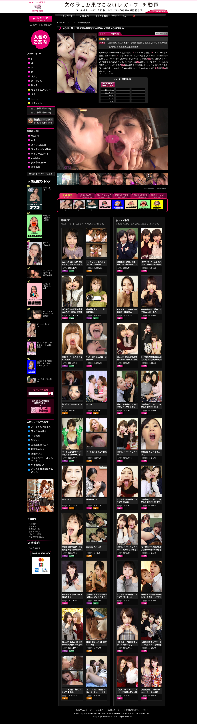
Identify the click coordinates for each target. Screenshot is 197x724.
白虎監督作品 (142, 43)
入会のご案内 (34, 548)
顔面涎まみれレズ (93, 547)
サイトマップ (34, 532)
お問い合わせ (113, 710)
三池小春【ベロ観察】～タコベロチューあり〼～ (44, 363)
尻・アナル (36, 81)
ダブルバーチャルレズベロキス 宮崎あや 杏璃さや (127, 549)
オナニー (35, 94)
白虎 (33, 140)
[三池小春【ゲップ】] (34, 209)
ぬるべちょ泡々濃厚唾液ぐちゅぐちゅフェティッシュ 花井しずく (72, 264)
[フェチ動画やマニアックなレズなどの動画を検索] (41, 412)
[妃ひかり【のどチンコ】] (31, 336)
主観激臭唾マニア (39, 445)
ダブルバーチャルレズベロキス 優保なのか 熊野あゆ (151, 264)
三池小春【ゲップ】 (47, 189)
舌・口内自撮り (38, 431)
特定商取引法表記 (36, 537)
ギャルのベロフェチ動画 (96, 452)
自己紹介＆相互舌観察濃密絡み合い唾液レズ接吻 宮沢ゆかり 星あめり (72, 312)
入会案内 (32, 524)
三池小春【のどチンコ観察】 (47, 218)
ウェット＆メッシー (41, 90)
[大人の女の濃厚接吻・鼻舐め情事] (34, 277)
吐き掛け (115, 47)
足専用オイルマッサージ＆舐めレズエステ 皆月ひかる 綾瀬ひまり (96, 597)
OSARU (35, 136)
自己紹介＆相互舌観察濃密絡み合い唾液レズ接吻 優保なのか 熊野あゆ (127, 359)
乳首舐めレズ (37, 464)
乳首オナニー (37, 440)
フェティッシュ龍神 (41, 149)
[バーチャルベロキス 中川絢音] (34, 318)
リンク (146, 710)
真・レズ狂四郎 (38, 144)
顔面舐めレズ (37, 449)
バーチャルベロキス (41, 427)
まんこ (34, 76)
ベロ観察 (35, 436)
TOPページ (61, 23)
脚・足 (34, 85)
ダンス (34, 98)
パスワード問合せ (36, 534)
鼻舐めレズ (36, 453)
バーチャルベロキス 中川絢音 (48, 313)
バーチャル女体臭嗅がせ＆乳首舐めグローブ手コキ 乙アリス (72, 454)
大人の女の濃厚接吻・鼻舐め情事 (47, 273)
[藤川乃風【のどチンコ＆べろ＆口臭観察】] (31, 355)
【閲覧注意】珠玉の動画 (122, 43)
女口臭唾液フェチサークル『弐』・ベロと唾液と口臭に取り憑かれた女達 (151, 644)
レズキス (90, 404)
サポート (32, 526)
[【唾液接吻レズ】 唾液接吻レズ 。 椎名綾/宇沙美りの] (96, 482)
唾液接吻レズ (91, 499)
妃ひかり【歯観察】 (47, 244)
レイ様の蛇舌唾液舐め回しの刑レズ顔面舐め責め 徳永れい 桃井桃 (151, 359)
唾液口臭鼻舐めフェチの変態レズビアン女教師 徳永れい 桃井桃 (127, 407)
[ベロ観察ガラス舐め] (31, 383)
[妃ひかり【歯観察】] (34, 264)
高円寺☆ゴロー (38, 162)
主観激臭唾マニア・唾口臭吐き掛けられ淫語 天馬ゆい (72, 549)
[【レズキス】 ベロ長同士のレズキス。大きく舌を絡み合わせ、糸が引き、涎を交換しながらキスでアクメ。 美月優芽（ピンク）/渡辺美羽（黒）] (96, 387)
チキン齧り (66, 499)
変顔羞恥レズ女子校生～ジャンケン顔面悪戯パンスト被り (127, 264)
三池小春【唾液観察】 (46, 286)
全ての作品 (41, 108)
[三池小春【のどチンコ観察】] (34, 237)
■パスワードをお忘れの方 (41, 25)
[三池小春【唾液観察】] (34, 305)
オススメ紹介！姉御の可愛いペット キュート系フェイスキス (96, 692)
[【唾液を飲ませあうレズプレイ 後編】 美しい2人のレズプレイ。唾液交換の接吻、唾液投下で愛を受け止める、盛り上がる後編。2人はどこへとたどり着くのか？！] (96, 624)
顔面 (134, 47)
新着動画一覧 (34, 529)
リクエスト (36, 103)
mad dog (35, 158)
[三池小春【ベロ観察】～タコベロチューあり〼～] (31, 373)
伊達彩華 (35, 167)
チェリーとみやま (39, 153)
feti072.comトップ (83, 710)
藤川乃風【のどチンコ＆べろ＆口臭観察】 (44, 345)
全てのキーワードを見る (41, 174)
